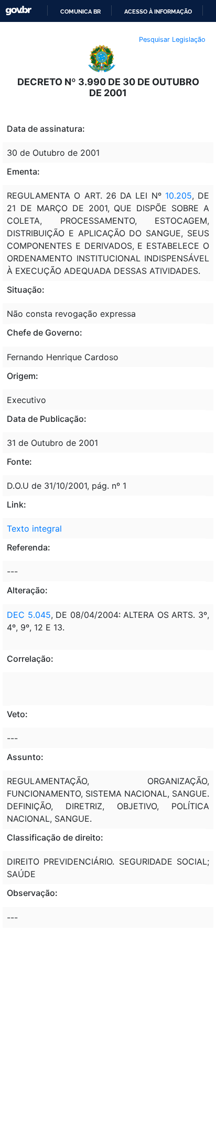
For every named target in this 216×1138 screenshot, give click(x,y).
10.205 (178, 195)
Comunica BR (80, 11)
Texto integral (34, 528)
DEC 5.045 (29, 615)
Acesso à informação (158, 11)
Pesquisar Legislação (172, 39)
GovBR (18, 11)
